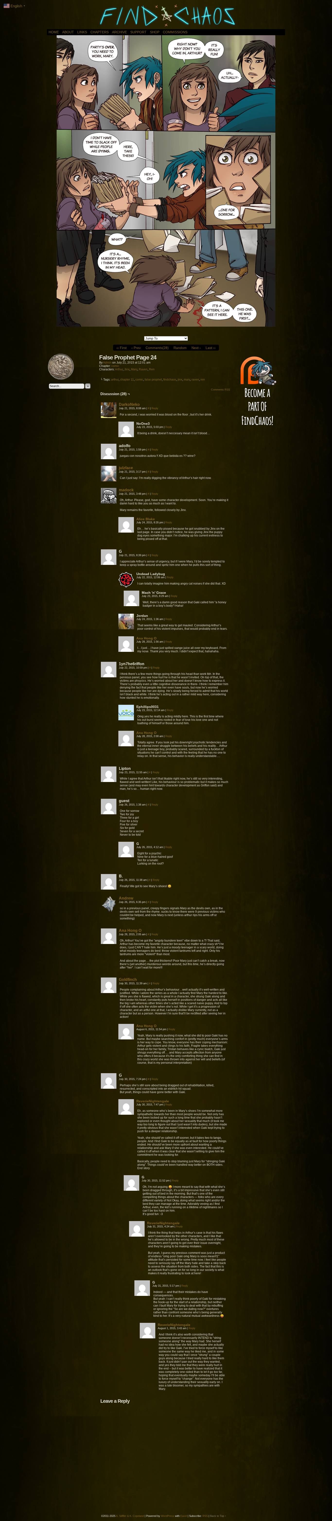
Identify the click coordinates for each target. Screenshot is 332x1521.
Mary (134, 369)
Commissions (175, 32)
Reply (154, 408)
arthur (115, 379)
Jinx (127, 369)
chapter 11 (127, 379)
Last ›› (211, 348)
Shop (154, 32)
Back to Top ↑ (218, 1515)
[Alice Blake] (126, 531)
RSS (205, 1515)
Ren (152, 369)
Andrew (126, 898)
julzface (126, 468)
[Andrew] (108, 910)
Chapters (99, 32)
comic (115, 366)
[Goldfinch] (108, 992)
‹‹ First (121, 348)
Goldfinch (128, 979)
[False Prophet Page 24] (166, 325)
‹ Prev (136, 348)
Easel (183, 1515)
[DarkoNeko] (108, 417)
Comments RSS (220, 389)
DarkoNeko (129, 404)
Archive (119, 32)
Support (138, 32)
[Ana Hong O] (126, 651)
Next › (196, 348)
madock (126, 490)
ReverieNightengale (152, 1101)
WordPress (167, 1515)
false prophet (153, 379)
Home (54, 32)
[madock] (108, 502)
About (68, 32)
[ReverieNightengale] (126, 1113)
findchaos (169, 379)
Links (82, 32)
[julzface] (108, 480)
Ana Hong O (146, 638)
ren (203, 379)
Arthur (119, 369)
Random (180, 348)
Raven (143, 369)
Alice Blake (145, 519)
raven (195, 379)
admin (107, 362)
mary (187, 379)
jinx (180, 379)
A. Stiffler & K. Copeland (130, 1515)
